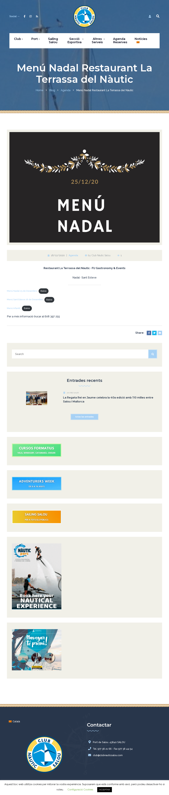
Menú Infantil (13, 308)
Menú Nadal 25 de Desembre (22, 291)
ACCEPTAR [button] (104, 789)
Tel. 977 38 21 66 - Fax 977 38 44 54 (113, 749)
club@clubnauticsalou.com (108, 755)
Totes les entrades (84, 417)
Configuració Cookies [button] (80, 789)
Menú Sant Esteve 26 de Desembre (25, 299)
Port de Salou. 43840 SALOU (109, 742)
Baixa (43, 291)
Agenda (73, 255)
